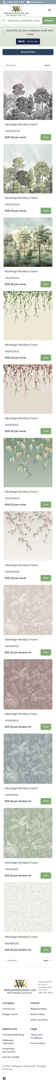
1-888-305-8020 (15, 2)
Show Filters (28, 52)
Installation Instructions (8, 1050)
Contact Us (36, 2)
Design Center (10, 1014)
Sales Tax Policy (39, 1019)
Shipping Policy (38, 1008)
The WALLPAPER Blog (13, 1034)
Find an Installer (11, 1057)
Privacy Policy (37, 1043)
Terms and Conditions (36, 1036)
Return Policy (37, 1014)
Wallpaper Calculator (8, 1042)
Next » (48, 65)
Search (49, 20)
